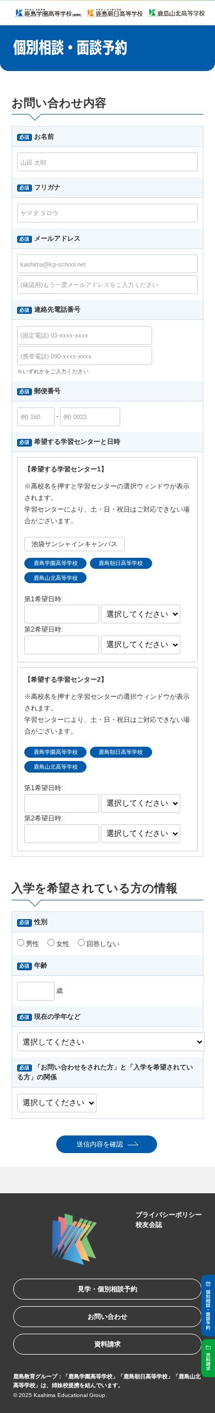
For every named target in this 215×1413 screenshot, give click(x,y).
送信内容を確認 (100, 1144)
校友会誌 (149, 1225)
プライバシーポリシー (169, 1215)
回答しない (102, 944)
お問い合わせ (107, 1316)
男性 (31, 944)
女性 (62, 944)
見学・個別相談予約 (107, 1289)
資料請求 (107, 1344)
